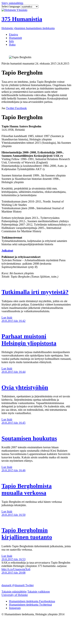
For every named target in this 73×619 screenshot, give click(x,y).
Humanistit (15, 37)
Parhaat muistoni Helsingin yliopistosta (28, 339)
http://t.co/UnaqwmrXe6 (15, 569)
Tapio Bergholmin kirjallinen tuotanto (26, 533)
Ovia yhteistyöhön (24, 387)
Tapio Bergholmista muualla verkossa (26, 489)
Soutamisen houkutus (29, 438)
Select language (11, 6)
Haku (12, 44)
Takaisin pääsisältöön (14, 591)
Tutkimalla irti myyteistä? (35, 292)
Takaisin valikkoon (38, 591)
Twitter (29, 585)
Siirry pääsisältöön (12, 3)
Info (11, 41)
